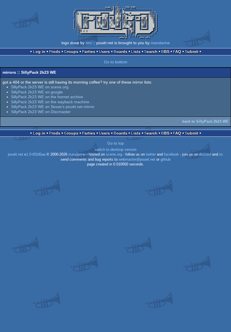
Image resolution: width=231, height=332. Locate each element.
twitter (151, 154)
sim (89, 43)
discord (205, 154)
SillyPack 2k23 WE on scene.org (39, 87)
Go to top (115, 143)
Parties (88, 51)
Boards (120, 51)
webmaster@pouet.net (137, 159)
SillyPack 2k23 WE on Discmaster (41, 111)
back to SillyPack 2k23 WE (205, 121)
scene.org (114, 154)
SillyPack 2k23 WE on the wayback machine (50, 102)
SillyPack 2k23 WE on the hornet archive (47, 97)
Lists (136, 51)
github (165, 159)
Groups (71, 51)
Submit (191, 51)
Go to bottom (115, 62)
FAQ (177, 51)
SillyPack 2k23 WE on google (37, 92)
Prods (54, 51)
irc (221, 154)
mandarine (160, 43)
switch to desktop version (115, 150)
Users (104, 51)
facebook (171, 154)
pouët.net (15, 154)
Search (150, 51)
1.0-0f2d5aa (35, 154)
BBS (165, 51)
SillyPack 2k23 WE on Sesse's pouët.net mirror (52, 106)
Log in (39, 51)
